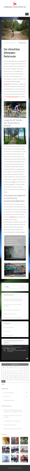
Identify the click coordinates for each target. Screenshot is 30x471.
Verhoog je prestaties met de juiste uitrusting (13, 305)
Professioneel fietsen (9, 335)
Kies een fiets (22, 43)
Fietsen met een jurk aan (10, 314)
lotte (14, 43)
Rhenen (12, 217)
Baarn (13, 182)
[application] (15, 352)
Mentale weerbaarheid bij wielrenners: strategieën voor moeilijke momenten (13, 299)
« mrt (2, 384)
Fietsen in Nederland (9, 327)
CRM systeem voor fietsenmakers (12, 310)
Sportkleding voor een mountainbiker (13, 317)
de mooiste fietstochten (12, 96)
